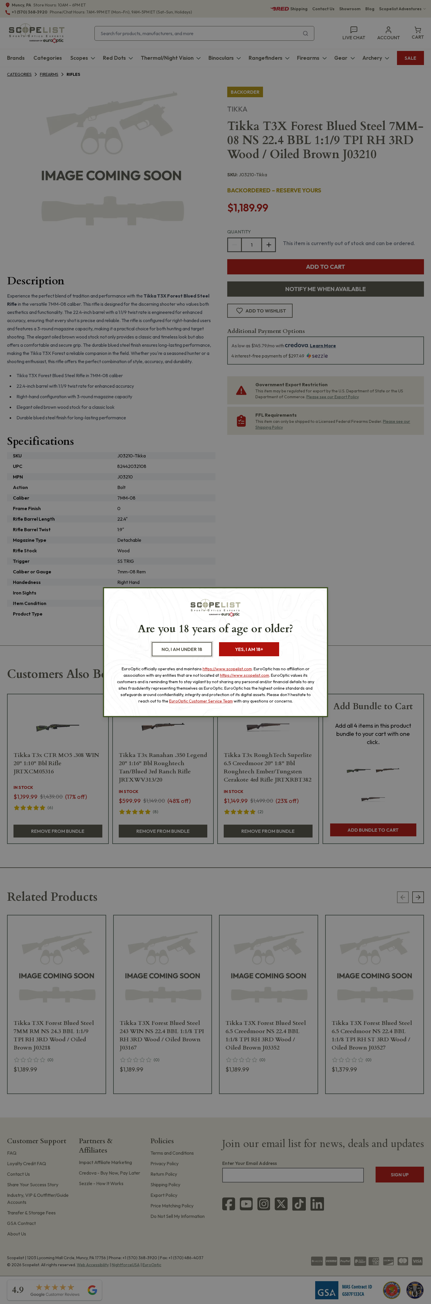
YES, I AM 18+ (249, 649)
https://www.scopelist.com (227, 668)
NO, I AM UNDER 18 (182, 649)
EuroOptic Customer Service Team (201, 701)
